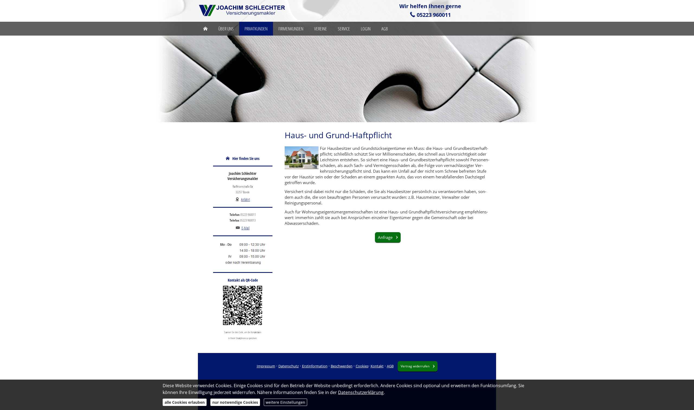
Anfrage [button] (385, 237)
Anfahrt (245, 199)
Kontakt (377, 366)
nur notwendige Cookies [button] (235, 402)
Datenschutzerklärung (361, 392)
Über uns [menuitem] (226, 29)
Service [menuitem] (344, 29)
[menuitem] (205, 29)
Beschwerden (341, 366)
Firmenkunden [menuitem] (290, 29)
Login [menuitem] (366, 29)
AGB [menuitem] (384, 29)
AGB (390, 366)
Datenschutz (288, 366)
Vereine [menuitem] (320, 29)
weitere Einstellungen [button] (285, 402)
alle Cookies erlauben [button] (185, 402)
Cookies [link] (362, 366)
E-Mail (246, 228)
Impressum (266, 366)
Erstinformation (314, 366)
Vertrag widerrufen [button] (415, 366)
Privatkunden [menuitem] (256, 29)
